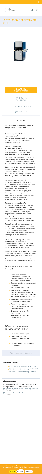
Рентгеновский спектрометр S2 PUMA (22, 366)
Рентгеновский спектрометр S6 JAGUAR (23, 369)
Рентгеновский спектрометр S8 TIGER (22, 372)
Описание (21, 120)
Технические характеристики (21, 353)
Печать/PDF (22, 112)
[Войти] (37, 10)
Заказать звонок (23, 106)
